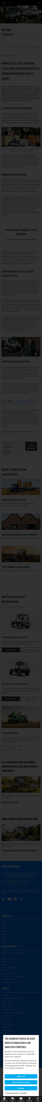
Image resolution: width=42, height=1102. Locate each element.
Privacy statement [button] (12, 1093)
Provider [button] (23, 1093)
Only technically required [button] (21, 1082)
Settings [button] (21, 1088)
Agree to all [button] (21, 1076)
